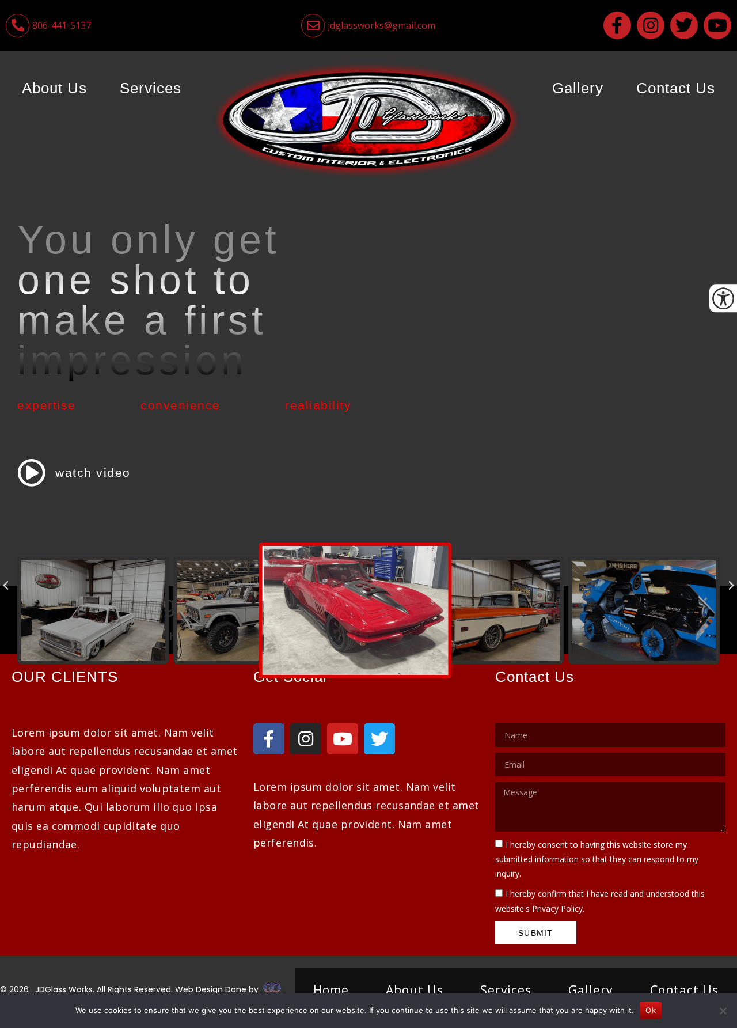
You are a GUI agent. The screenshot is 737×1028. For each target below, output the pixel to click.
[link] (123, 25)
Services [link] (150, 88)
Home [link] (331, 990)
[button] (6, 585)
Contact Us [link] (675, 88)
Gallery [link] (577, 88)
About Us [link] (54, 88)
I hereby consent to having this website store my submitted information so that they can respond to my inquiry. (596, 859)
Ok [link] (650, 1010)
